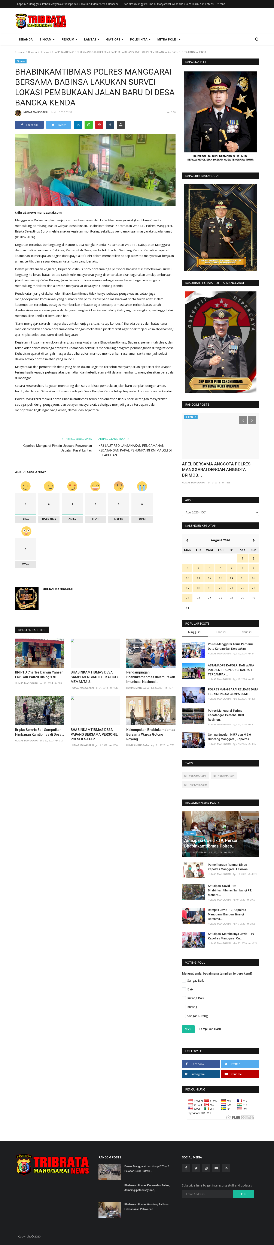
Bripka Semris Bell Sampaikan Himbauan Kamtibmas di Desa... (39, 732)
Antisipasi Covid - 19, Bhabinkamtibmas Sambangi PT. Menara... (230, 890)
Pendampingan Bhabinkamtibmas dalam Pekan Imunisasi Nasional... (150, 677)
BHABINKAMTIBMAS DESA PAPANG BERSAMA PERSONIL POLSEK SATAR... (94, 734)
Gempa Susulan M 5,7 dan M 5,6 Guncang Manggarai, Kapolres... (230, 737)
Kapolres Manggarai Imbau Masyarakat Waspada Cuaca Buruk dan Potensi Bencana (68, 4)
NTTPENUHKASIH (224, 775)
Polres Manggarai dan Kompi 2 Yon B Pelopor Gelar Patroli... (146, 1169)
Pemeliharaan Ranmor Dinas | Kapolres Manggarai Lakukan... (229, 867)
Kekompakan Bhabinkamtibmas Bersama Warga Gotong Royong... (150, 734)
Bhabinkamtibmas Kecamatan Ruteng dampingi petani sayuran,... (147, 1188)
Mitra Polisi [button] (167, 39)
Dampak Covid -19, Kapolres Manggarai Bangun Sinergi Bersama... (227, 914)
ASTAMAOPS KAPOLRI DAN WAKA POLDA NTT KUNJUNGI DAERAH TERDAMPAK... (231, 670)
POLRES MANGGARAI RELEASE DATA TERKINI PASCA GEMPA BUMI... (233, 692)
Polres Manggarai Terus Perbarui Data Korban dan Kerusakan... (230, 646)
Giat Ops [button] (113, 39)
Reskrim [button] (68, 39)
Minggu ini (194, 632)
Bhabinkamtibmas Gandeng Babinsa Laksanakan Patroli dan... (146, 1207)
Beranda (25, 39)
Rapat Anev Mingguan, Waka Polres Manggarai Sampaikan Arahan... (216, 466)
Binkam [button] (46, 39)
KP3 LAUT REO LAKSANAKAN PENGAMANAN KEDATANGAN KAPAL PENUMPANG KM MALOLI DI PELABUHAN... (135, 450)
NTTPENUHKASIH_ (195, 775)
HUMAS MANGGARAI (36, 112)
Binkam (32, 52)
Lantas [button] (90, 39)
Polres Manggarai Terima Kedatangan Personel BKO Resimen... (226, 715)
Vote (188, 1029)
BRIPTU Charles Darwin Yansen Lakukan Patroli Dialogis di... (39, 674)
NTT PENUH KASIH (195, 784)
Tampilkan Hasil (210, 1029)
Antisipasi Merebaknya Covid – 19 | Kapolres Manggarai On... (232, 936)
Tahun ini (246, 632)
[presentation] (243, 420)
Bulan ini (220, 632)
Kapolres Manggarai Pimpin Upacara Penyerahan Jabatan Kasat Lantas (57, 448)
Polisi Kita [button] (139, 39)
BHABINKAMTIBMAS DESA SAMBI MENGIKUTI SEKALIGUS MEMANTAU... (95, 677)
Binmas (44, 52)
